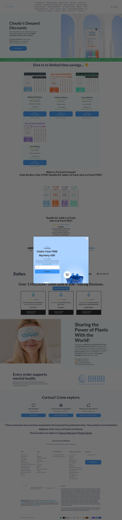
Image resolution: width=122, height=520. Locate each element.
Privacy (51, 264)
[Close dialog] (86, 238)
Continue (47, 271)
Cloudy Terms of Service (46, 264)
